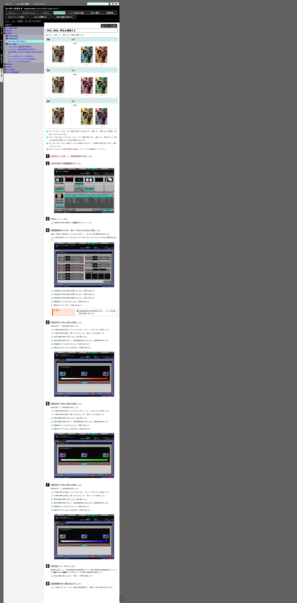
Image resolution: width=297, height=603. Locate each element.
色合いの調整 (12, 44)
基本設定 (9, 30)
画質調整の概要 (13, 36)
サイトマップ (39, 4)
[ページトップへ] (120, 598)
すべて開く (1, 33)
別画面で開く (1, 61)
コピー (13, 21)
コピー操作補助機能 (12, 72)
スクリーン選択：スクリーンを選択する (20, 56)
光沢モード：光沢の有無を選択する (19, 61)
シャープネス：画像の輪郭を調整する (20, 46)
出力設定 (9, 67)
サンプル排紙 (10, 69)
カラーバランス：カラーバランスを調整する (22, 59)
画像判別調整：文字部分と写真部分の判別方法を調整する (25, 52)
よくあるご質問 (22, 4)
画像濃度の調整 (13, 38)
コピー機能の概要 (11, 28)
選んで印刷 (1, 75)
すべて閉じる (1, 47)
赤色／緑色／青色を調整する (17, 41)
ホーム (8, 4)
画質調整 (20, 21)
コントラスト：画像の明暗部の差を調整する (22, 49)
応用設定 (9, 64)
